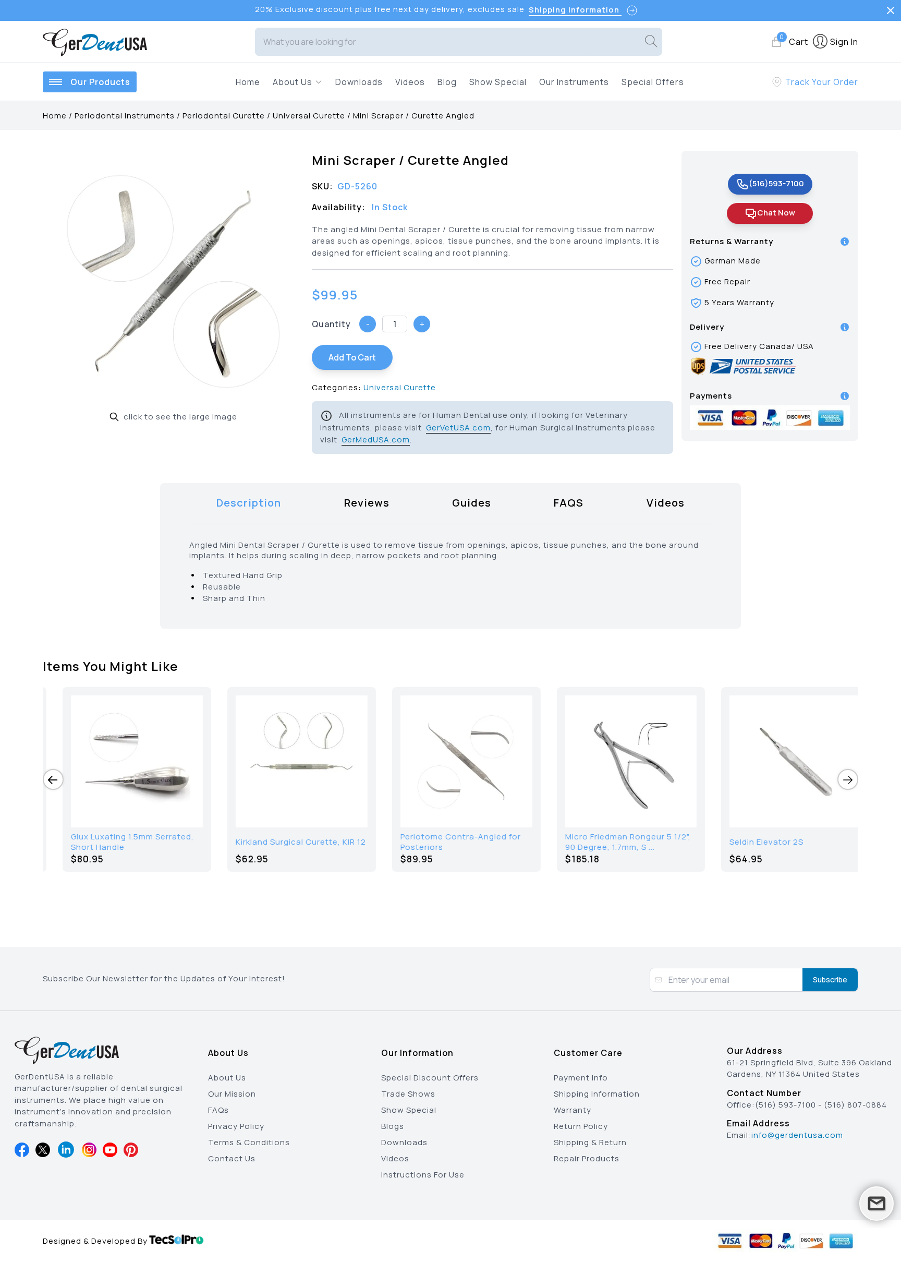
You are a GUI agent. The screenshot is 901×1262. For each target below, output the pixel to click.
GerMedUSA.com (376, 439)
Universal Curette (309, 115)
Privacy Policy (236, 1126)
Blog (447, 82)
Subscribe (830, 979)
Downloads (359, 82)
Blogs (392, 1126)
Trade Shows (408, 1094)
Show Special (498, 82)
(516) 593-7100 (785, 1104)
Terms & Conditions (249, 1142)
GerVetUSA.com (458, 427)
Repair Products (586, 1158)
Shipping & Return (590, 1142)
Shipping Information (597, 1094)
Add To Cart (352, 357)
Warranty (572, 1110)
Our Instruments (574, 82)
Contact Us (231, 1158)
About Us (227, 1077)
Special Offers (653, 82)
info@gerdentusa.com (797, 1134)
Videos (410, 82)
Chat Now (776, 212)
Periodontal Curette (223, 115)
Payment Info (581, 1077)
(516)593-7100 (776, 183)
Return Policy (581, 1126)
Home (248, 82)
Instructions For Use (423, 1175)
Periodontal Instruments (125, 115)
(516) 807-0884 (855, 1104)
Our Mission (232, 1094)
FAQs (218, 1110)
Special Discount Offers (430, 1077)
